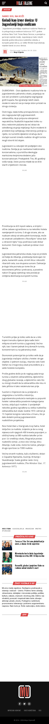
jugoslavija (18, 529)
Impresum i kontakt (14, 710)
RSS (40, 710)
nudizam (30, 529)
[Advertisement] (24, 197)
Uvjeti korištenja (30, 710)
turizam (6, 531)
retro (38, 529)
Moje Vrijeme (19, 52)
